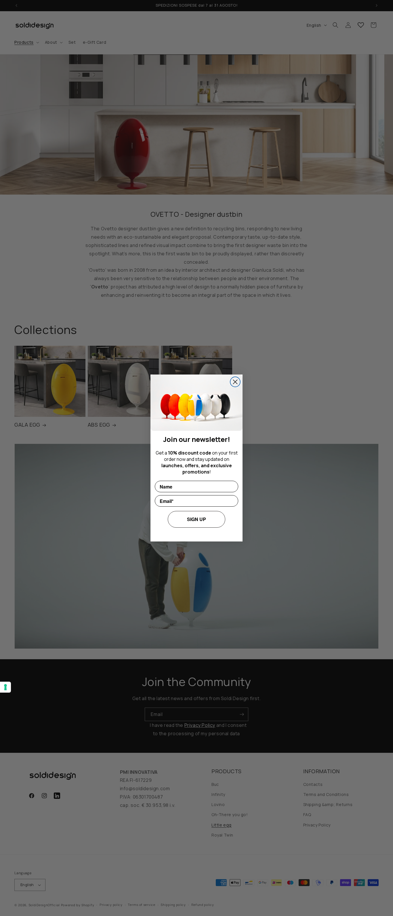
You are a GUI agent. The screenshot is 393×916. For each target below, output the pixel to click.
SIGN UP (196, 519)
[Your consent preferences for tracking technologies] (5, 687)
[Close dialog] (235, 382)
